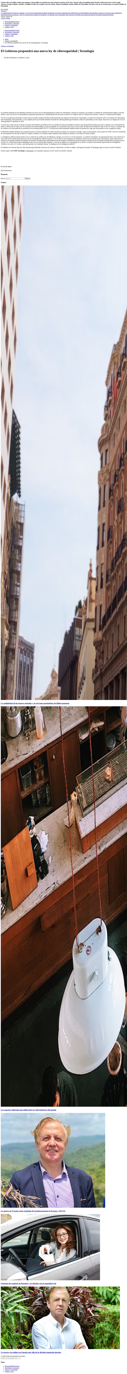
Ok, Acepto (4, 9)
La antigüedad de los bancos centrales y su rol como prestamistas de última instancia (27, 13)
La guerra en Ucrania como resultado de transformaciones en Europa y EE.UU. (33, 1211)
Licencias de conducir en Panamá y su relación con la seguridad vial (46, 15)
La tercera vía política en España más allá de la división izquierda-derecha (91, 15)
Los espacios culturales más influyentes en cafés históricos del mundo (75, 13)
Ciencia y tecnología (7, 46)
